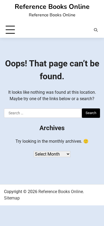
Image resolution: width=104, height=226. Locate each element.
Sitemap (12, 198)
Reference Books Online (52, 6)
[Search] (96, 30)
